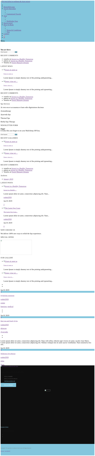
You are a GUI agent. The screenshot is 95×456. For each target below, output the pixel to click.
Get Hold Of (7, 451)
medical (10, 306)
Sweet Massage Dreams (20, 63)
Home (12, 49)
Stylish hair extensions (7, 295)
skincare (4, 328)
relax (2, 361)
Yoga (2, 364)
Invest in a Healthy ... (10, 190)
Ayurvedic (4, 332)
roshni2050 (8, 197)
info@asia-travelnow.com (9, 381)
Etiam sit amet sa (8, 74)
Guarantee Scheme (4, 427)
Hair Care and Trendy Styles (9, 321)
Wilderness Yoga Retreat (8, 353)
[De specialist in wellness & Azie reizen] (15, 1)
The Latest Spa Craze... (11, 212)
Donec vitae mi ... (8, 85)
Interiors (4, 306)
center (3, 303)
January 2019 (8, 179)
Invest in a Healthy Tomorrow (22, 59)
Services (2, 451)
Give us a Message (8, 385)
